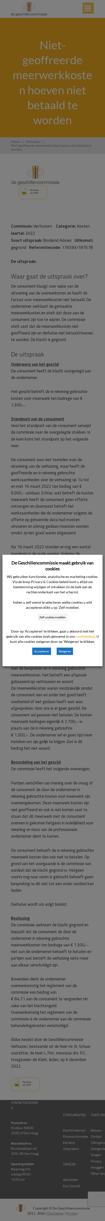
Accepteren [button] (41, 651)
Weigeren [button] (65, 651)
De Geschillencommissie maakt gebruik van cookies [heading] (52, 565)
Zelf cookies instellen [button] (52, 617)
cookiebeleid (85, 636)
